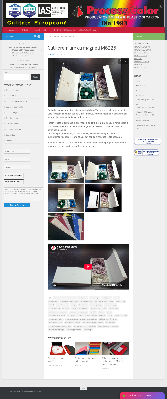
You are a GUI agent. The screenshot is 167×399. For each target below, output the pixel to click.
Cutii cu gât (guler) (13, 96)
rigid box (100, 322)
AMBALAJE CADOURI (142, 47)
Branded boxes (83, 305)
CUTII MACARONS (141, 53)
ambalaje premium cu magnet (104, 301)
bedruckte (52, 305)
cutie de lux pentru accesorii (80, 308)
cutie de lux (65, 308)
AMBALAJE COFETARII (142, 50)
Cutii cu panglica (12, 112)
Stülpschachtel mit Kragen (56, 330)
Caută (6, 72)
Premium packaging (121, 315)
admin (52, 54)
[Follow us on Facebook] (38, 36)
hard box (109, 312)
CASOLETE (138, 64)
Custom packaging (110, 305)
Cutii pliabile (10, 135)
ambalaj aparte (58, 298)
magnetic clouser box (90, 315)
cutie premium (113, 308)
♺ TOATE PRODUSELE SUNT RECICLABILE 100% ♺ (74, 30)
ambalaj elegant (95, 298)
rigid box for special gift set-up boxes (60, 326)
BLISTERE (138, 59)
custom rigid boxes (54, 308)
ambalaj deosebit (70, 298)
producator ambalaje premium (108, 319)
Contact (36, 30)
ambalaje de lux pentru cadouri (69, 301)
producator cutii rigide (89, 322)
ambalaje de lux (53, 301)
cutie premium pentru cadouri (79, 312)
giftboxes (101, 312)
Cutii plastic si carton (13, 129)
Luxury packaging (76, 315)
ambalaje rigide (120, 301)
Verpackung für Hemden (74, 330)
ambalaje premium (87, 301)
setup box (115, 326)
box (58, 305)
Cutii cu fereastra (12, 90)
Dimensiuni (10, 141)
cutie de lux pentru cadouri (99, 308)
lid (68, 315)
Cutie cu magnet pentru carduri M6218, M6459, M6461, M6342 (112, 361)
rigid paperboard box (79, 326)
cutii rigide (93, 312)
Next (125, 61)
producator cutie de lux (55, 322)
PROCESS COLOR (140, 56)
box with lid (64, 305)
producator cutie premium (72, 322)
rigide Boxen (92, 326)
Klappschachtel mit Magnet (57, 315)
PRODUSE (24, 30)
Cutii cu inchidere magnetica (62, 37)
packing (110, 315)
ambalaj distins (82, 298)
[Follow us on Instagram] (34, 36)
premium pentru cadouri (56, 319)
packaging (102, 315)
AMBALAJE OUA (140, 67)
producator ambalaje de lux (88, 319)
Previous (120, 61)
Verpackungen (88, 330)
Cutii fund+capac (12, 124)
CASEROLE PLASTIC (141, 62)
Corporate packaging (96, 305)
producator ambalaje (71, 319)
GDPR (45, 30)
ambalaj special (106, 298)
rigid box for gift (110, 322)
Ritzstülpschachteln (104, 326)
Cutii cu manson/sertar (14, 107)
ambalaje (116, 298)
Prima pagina (11, 30)
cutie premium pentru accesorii (58, 312)
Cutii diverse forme (13, 118)
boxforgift (73, 305)
